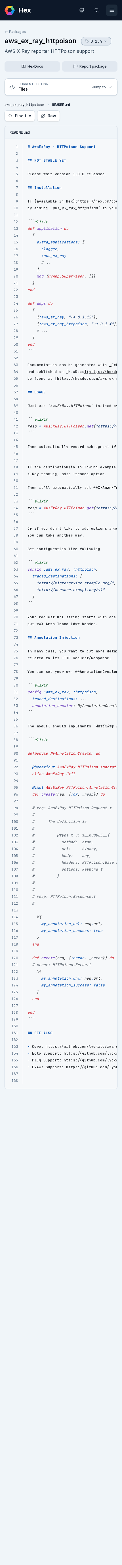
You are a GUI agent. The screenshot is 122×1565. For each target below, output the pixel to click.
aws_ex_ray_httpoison (41, 41)
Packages (17, 32)
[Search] (96, 10)
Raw (52, 115)
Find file (23, 115)
